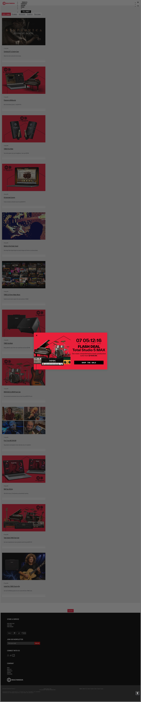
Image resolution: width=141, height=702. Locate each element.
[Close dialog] (36, 335)
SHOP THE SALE (89, 362)
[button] (137, 693)
